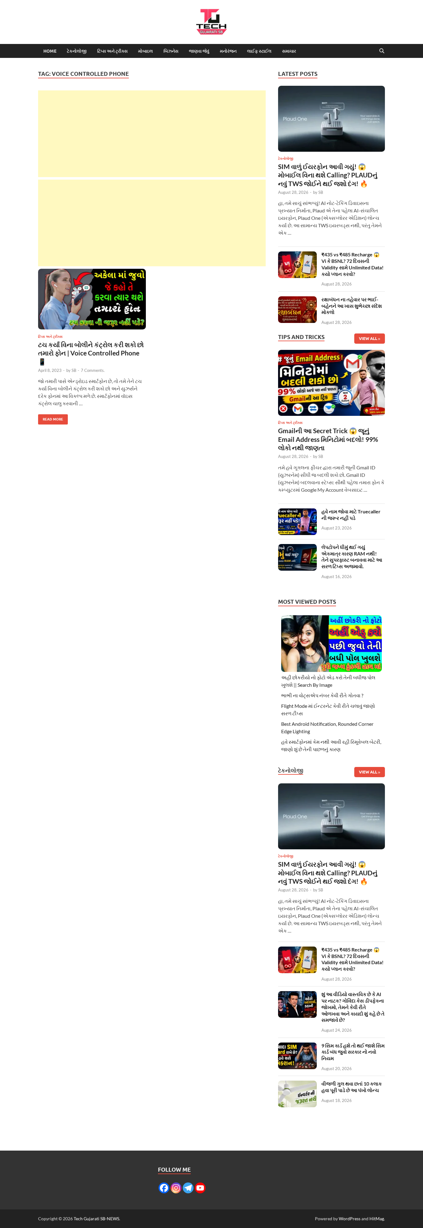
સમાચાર (289, 51)
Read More (50, 417)
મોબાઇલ (145, 51)
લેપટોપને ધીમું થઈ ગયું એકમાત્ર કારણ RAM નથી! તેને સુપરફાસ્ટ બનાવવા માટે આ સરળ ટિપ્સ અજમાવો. (351, 556)
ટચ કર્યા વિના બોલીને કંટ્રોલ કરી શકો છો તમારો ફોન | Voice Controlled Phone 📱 (91, 353)
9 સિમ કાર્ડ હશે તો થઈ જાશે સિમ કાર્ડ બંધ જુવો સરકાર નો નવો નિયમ (353, 1052)
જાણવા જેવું (199, 51)
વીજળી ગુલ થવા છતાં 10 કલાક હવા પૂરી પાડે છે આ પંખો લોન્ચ (351, 1087)
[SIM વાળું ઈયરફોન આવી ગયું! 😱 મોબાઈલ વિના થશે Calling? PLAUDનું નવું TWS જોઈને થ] (331, 120)
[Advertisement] (152, 133)
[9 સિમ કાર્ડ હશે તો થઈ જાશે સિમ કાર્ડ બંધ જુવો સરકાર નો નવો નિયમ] (297, 1046)
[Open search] (381, 51)
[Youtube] (200, 1187)
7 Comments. (93, 370)
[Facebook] (164, 1187)
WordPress (349, 1218)
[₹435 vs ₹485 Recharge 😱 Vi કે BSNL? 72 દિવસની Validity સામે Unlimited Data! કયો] (297, 255)
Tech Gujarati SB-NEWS (96, 1218)
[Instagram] (176, 1187)
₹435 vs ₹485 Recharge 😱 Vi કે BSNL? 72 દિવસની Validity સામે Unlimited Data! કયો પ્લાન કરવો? (352, 264)
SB (74, 370)
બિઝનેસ (171, 51)
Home (49, 51)
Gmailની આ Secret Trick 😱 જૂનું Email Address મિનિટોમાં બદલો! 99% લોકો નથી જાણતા (328, 439)
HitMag (376, 1218)
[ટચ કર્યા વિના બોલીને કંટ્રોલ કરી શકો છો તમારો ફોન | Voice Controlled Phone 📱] (92, 299)
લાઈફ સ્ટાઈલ (259, 51)
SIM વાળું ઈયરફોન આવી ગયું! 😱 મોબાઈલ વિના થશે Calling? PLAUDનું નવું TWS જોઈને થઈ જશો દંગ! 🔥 (327, 175)
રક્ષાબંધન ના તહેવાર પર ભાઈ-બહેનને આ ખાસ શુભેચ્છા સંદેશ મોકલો (351, 305)
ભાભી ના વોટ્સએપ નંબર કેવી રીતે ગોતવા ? (322, 695)
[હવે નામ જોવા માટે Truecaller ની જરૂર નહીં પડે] (297, 512)
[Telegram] (188, 1187)
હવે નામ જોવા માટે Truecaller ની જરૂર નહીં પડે (351, 514)
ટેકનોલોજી (77, 51)
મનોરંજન (228, 51)
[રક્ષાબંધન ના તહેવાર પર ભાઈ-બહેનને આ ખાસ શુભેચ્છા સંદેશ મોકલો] (297, 300)
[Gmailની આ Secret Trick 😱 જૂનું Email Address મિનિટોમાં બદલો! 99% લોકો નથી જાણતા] (331, 385)
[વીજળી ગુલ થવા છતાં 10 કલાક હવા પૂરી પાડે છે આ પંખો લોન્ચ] (297, 1084)
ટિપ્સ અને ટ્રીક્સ (112, 51)
